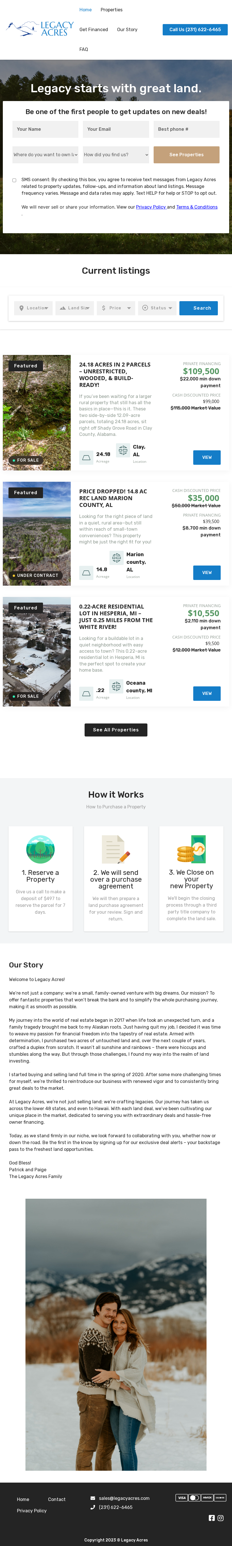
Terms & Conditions (197, 207)
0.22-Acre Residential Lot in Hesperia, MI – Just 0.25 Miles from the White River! (116, 617)
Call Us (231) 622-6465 (195, 29)
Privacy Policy (151, 207)
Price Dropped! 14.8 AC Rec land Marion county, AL (113, 498)
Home (86, 9)
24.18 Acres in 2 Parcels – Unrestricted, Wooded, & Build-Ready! (115, 375)
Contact (57, 1499)
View (207, 457)
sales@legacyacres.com (124, 1498)
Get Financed (94, 29)
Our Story (127, 29)
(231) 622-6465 (115, 1507)
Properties (112, 9)
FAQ (84, 49)
